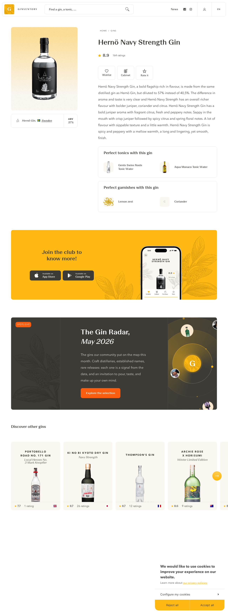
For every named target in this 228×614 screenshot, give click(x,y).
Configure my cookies (175, 594)
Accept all (207, 605)
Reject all (172, 605)
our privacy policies (195, 582)
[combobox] (89, 9)
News (174, 9)
